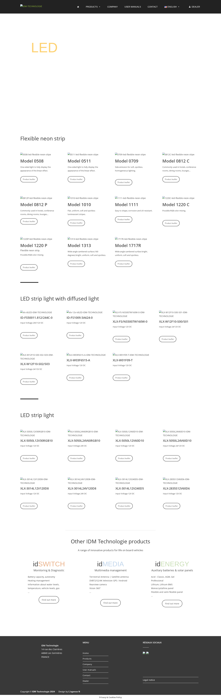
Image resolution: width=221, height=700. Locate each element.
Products (87, 658)
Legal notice (149, 680)
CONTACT (153, 7)
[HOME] (78, 7)
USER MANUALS (132, 7)
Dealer (86, 681)
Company (87, 664)
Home (86, 653)
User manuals (89, 669)
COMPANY (112, 7)
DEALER (196, 7)
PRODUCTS (92, 7)
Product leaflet (29, 179)
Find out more (49, 599)
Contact (86, 675)
